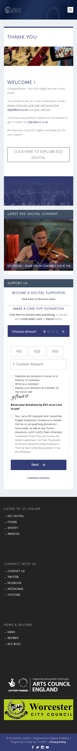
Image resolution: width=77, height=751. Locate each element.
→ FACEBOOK (13, 583)
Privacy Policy (58, 742)
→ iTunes (10, 522)
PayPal (50, 319)
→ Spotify (11, 528)
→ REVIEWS (11, 638)
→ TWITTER (11, 577)
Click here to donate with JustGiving (32, 314)
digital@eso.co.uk (17, 109)
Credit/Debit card (31, 319)
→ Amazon (12, 534)
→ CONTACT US (14, 571)
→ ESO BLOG (12, 644)
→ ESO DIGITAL (14, 516)
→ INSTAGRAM (13, 589)
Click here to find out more (38, 299)
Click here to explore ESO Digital (38, 154)
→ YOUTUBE (12, 595)
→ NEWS (9, 632)
